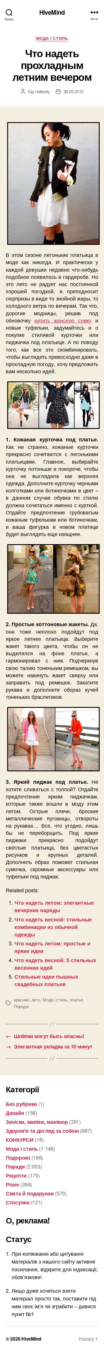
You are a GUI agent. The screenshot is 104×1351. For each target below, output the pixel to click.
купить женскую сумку (63, 320)
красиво (21, 1000)
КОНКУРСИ (20, 1139)
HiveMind (52, 12)
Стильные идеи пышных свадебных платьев (46, 980)
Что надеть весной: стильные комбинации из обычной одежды (53, 927)
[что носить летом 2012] (52, 405)
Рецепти (16, 1175)
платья (76, 1000)
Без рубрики (21, 1104)
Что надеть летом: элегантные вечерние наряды (54, 906)
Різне (12, 1184)
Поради (21, 1006)
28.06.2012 (73, 91)
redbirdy (42, 91)
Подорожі (18, 1157)
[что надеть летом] (52, 183)
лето (35, 1000)
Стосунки (17, 1202)
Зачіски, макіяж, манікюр (37, 1122)
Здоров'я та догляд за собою (42, 1130)
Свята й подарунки (29, 1193)
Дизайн (15, 1113)
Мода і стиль (52, 38)
